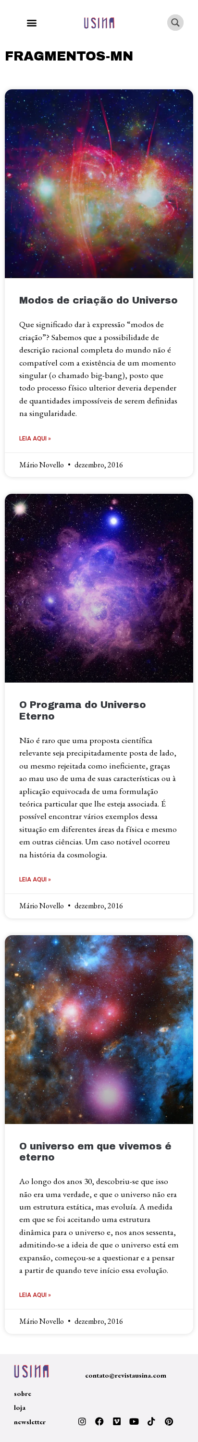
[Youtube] (134, 1421)
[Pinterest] (168, 1421)
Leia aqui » (35, 438)
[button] (31, 23)
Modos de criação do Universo (98, 300)
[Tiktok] (151, 1421)
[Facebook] (99, 1421)
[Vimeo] (116, 1421)
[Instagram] (82, 1421)
